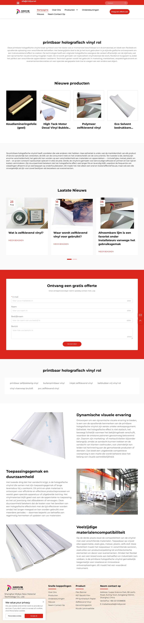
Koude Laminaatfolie (85, 608)
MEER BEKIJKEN (16, 240)
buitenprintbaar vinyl (54, 383)
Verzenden (72, 344)
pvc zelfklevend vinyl (48, 388)
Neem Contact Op (56, 14)
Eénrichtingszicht (84, 605)
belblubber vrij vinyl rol (109, 383)
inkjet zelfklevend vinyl (81, 383)
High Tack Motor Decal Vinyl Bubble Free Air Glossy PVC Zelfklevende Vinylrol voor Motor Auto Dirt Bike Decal (55, 126)
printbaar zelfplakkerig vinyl (24, 383)
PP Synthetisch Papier (86, 599)
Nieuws (40, 14)
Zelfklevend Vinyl (83, 602)
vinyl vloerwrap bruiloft (21, 388)
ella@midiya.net (118, 604)
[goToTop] (140, 321)
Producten (70, 10)
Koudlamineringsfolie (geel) (21, 125)
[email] (140, 315)
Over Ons (56, 10)
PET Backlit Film (83, 595)
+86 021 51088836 (117, 601)
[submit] (125, 3)
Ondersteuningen (90, 10)
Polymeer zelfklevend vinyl (89, 125)
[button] (69, 259)
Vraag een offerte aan (119, 12)
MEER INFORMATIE (21, 105)
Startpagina (42, 10)
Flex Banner (81, 592)
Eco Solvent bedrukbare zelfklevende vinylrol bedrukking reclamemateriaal (122, 126)
